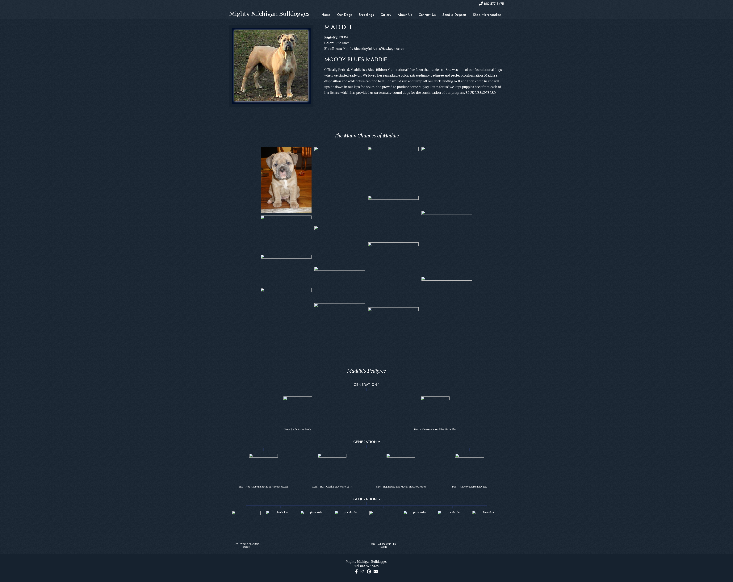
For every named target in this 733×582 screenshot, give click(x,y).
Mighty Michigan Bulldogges (269, 13)
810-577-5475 (369, 566)
